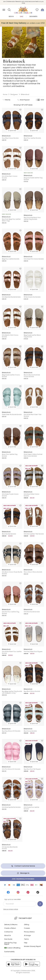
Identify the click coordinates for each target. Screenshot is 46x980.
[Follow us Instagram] (18, 893)
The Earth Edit (25, 918)
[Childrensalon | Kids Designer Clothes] (23, 9)
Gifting (26, 924)
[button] (9, 9)
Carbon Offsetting (12, 948)
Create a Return (10, 928)
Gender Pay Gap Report (10, 943)
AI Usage (27, 935)
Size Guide (8, 939)
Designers (33, 16)
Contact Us (8, 932)
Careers (27, 928)
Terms (26, 939)
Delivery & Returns (10, 924)
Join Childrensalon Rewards (23, 879)
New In (11, 16)
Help (25, 943)
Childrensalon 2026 (27, 971)
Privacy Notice (29, 932)
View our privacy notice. (10, 909)
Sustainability (9, 952)
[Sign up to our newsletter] (40, 903)
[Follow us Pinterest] (28, 893)
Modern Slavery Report (32, 946)
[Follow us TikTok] (37, 893)
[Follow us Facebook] (8, 893)
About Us (7, 935)
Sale (21, 16)
